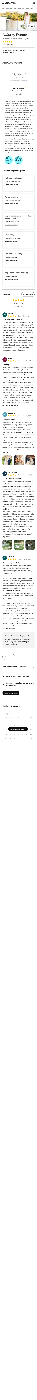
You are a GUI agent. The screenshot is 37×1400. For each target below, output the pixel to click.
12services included (11, 184)
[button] (31, 26)
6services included (11, 225)
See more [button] (8, 657)
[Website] (20, 94)
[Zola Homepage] (10, 3)
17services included (11, 241)
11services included (11, 279)
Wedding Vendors (7, 8)
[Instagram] (16, 94)
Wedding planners (19, 8)
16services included (11, 260)
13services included (11, 203)
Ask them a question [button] (11, 693)
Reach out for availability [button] (18, 729)
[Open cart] (34, 3)
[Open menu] (3, 3)
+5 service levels (8, 52)
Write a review (28, 294)
